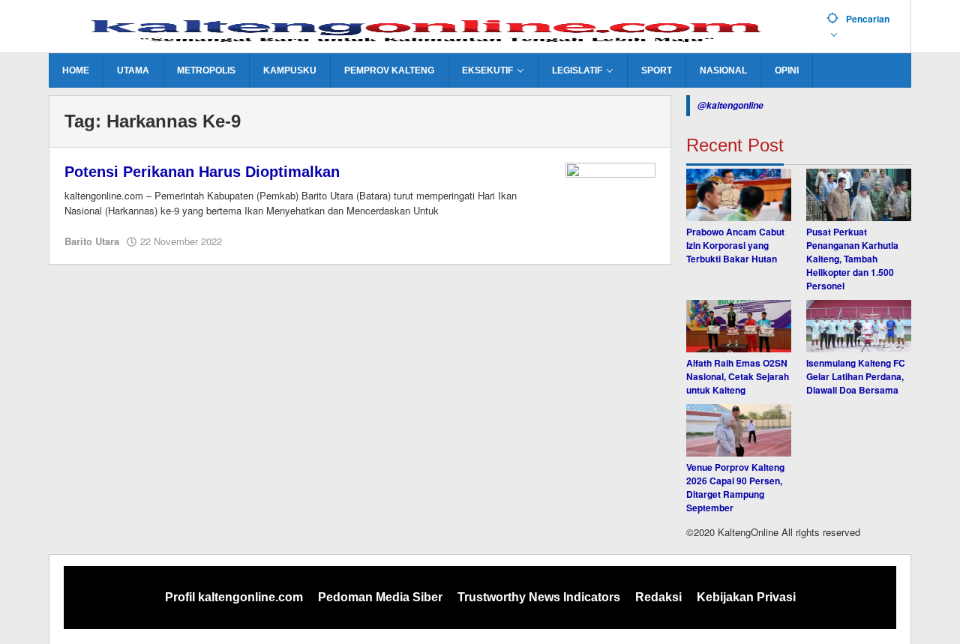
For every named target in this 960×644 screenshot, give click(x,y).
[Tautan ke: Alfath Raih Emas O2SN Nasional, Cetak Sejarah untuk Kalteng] (738, 326)
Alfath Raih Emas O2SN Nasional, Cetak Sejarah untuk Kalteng (737, 376)
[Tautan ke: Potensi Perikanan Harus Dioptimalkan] (611, 195)
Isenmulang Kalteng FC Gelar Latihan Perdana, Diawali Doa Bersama (855, 376)
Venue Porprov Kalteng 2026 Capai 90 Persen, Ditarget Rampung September (735, 487)
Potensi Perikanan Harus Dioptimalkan (202, 171)
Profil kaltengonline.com (234, 597)
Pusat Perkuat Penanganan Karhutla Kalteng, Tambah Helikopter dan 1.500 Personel (852, 258)
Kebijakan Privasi (746, 597)
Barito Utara (91, 241)
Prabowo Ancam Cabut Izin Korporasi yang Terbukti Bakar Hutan (735, 245)
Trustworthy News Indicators (539, 597)
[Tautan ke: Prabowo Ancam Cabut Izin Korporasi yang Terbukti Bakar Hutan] (738, 195)
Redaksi (658, 597)
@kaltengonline (731, 105)
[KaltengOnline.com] (432, 27)
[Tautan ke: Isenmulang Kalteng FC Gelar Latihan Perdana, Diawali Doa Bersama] (858, 326)
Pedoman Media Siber (380, 597)
